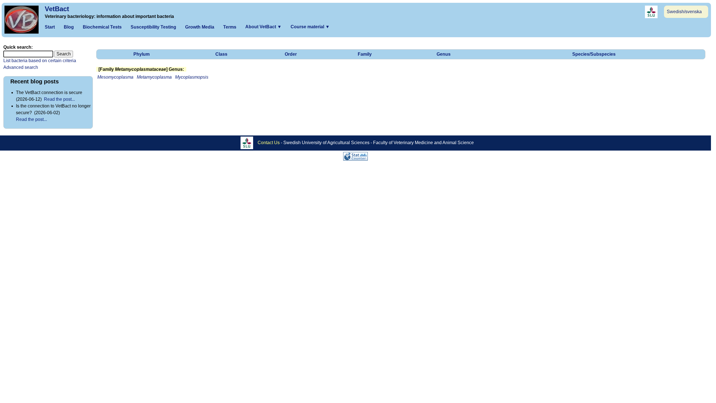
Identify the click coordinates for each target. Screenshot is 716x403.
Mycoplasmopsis (191, 77)
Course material (310, 26)
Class (221, 54)
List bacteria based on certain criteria (39, 60)
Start (50, 27)
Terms (229, 27)
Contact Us (269, 142)
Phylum (141, 54)
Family (365, 54)
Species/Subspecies (594, 54)
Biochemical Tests (102, 27)
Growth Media (199, 27)
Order (291, 54)
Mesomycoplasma (115, 77)
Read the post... (59, 99)
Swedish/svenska (684, 11)
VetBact (57, 9)
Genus (444, 54)
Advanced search (20, 67)
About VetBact (263, 26)
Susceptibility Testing (153, 27)
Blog (69, 27)
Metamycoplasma (154, 77)
